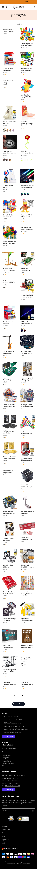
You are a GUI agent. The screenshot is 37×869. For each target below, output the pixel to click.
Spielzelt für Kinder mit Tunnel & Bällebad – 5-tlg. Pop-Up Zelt (9, 216)
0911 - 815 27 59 (13, 781)
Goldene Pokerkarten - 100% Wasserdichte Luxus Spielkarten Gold (9, 458)
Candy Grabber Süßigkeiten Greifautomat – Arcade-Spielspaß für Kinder (8, 69)
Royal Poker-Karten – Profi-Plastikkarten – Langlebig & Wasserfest (9, 593)
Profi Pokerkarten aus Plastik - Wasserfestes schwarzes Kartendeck (8, 432)
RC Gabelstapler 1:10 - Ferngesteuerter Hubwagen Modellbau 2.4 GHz (27, 296)
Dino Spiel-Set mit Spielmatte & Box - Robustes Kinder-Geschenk (27, 69)
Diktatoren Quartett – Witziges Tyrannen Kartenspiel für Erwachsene (27, 379)
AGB (3, 836)
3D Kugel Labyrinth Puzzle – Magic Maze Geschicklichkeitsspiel (9, 406)
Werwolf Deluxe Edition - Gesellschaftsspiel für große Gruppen (9, 566)
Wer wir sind (6, 752)
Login (3, 843)
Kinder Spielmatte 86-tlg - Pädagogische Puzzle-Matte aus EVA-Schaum (8, 82)
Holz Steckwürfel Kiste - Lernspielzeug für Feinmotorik (27, 228)
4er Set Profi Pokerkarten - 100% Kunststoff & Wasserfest (27, 539)
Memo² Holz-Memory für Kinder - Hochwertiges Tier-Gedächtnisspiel (27, 593)
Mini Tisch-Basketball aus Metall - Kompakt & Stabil (27, 513)
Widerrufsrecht (7, 829)
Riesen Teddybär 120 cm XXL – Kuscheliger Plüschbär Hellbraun (9, 123)
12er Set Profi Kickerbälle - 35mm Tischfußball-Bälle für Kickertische (27, 566)
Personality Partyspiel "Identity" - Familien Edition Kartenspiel (9, 683)
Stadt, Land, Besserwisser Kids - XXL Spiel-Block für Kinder (26, 683)
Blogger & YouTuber (9, 749)
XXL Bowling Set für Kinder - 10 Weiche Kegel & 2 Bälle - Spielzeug (27, 45)
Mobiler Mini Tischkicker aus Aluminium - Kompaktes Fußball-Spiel (27, 269)
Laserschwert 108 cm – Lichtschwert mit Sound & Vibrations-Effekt (27, 186)
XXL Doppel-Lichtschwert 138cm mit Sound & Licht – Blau (27, 323)
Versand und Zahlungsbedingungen (9, 763)
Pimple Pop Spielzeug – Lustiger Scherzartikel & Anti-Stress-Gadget (27, 123)
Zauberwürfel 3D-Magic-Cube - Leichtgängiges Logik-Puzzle (8, 472)
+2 (23, 164)
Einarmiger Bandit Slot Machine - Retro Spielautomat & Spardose (27, 406)
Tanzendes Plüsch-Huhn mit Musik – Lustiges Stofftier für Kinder (27, 216)
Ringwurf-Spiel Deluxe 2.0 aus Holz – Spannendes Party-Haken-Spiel (9, 269)
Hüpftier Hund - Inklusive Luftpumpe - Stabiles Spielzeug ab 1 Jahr (27, 620)
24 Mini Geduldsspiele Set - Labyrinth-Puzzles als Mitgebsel (27, 432)
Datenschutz (6, 833)
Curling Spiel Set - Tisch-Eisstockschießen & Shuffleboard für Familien (9, 186)
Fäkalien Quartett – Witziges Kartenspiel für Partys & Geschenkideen (27, 646)
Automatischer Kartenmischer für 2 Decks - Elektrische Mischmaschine (9, 513)
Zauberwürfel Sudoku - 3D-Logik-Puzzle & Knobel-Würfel (27, 486)
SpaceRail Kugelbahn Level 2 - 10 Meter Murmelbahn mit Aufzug (9, 671)
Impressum (5, 840)
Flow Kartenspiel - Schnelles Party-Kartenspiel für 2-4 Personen (27, 352)
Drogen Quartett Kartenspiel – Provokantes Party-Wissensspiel (9, 539)
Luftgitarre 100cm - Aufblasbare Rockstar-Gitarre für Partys (9, 352)
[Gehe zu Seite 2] (22, 695)
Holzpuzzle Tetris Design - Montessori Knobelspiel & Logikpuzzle (9, 30)
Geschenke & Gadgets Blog (6, 756)
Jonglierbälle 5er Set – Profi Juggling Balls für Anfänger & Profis (9, 243)
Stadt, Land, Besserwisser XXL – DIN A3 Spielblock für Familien (9, 646)
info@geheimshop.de (12, 785)
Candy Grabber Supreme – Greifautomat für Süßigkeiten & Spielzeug (8, 323)
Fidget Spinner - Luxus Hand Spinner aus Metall (9, 152)
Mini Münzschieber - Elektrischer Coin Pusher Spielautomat (27, 459)
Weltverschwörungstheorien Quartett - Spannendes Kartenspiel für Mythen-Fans (9, 620)
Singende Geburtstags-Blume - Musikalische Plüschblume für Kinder (27, 152)
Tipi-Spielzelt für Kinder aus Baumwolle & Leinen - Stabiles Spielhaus (27, 659)
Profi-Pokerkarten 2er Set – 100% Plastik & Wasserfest (9, 282)
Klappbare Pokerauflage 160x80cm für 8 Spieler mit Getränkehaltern (8, 379)
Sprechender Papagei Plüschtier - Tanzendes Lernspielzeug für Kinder (27, 96)
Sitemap (5, 826)
